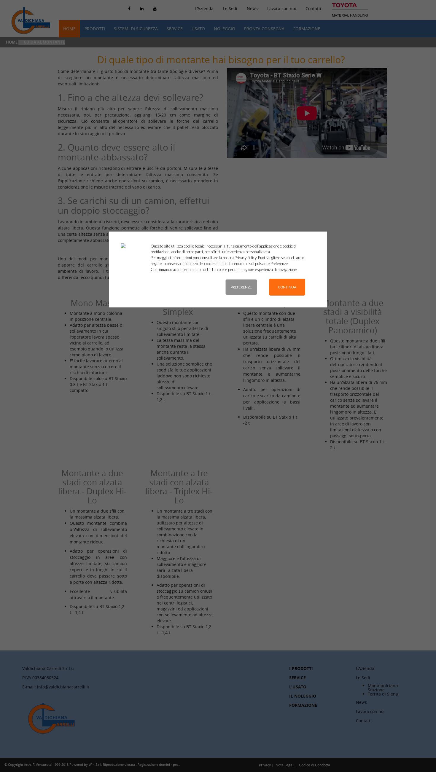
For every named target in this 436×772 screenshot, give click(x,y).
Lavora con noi (281, 8)
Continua (287, 287)
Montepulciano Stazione (383, 688)
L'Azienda (365, 668)
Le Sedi (230, 8)
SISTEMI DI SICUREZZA (136, 28)
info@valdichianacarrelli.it (63, 687)
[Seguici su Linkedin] (142, 8)
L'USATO (297, 687)
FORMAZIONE (306, 28)
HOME (69, 28)
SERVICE (175, 28)
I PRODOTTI (301, 668)
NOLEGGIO (224, 28)
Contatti (313, 8)
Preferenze (241, 287)
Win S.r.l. (95, 764)
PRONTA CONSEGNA (264, 28)
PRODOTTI (95, 28)
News (252, 8)
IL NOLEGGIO (302, 696)
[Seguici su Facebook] (129, 8)
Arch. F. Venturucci (38, 764)
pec (175, 764)
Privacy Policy (245, 257)
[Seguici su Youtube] (155, 8)
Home (11, 42)
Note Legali (285, 765)
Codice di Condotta (314, 765)
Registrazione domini (154, 764)
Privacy (265, 765)
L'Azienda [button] (204, 8)
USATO (198, 28)
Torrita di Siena (383, 694)
